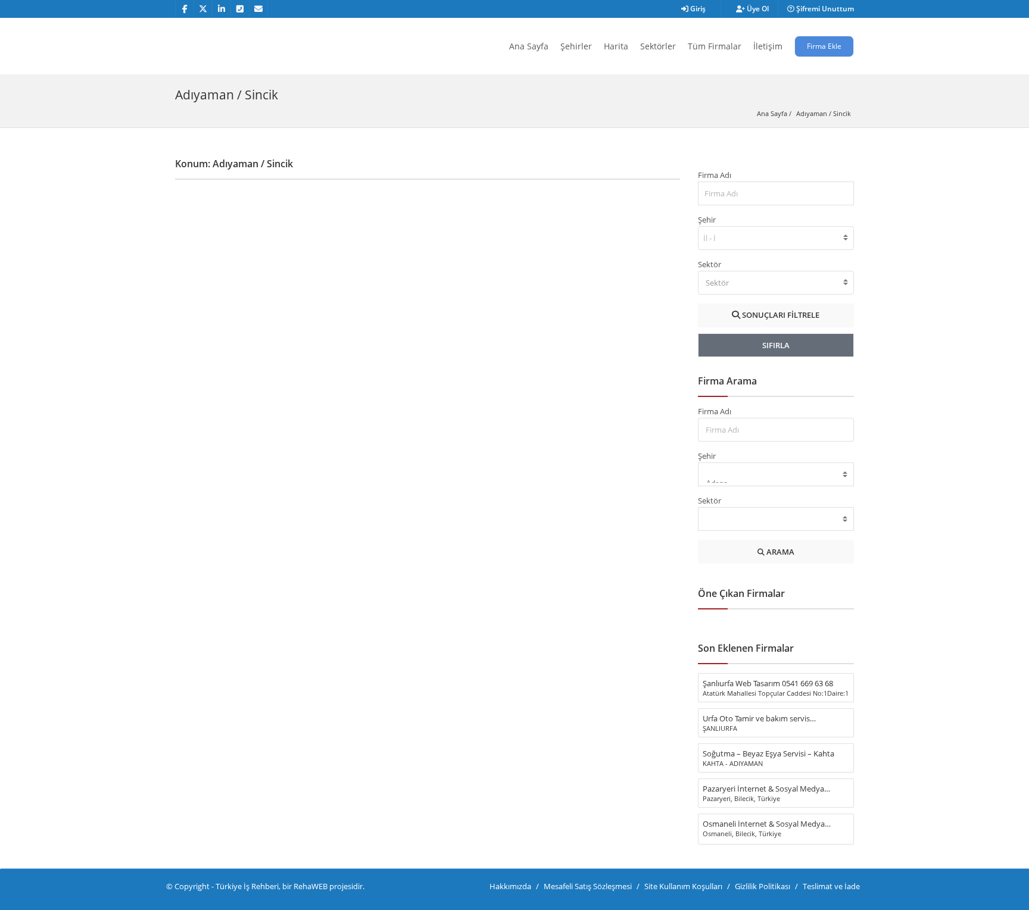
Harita (616, 46)
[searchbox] (710, 238)
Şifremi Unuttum (824, 9)
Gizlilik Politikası (762, 886)
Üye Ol (757, 9)
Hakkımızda (510, 886)
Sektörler (658, 46)
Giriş (697, 9)
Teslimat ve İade (831, 886)
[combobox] (776, 238)
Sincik (842, 113)
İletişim (767, 46)
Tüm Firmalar (714, 46)
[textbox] (776, 282)
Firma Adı (714, 175)
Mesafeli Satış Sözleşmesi (588, 886)
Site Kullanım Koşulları (683, 886)
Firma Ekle (824, 46)
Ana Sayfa (528, 46)
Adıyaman (811, 113)
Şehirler (576, 46)
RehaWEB (311, 886)
